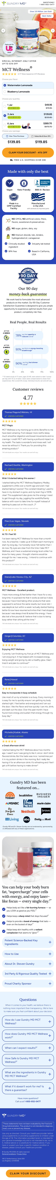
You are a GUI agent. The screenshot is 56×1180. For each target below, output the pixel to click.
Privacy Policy (22, 1154)
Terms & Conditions (9, 1154)
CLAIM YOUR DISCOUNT (28, 1173)
